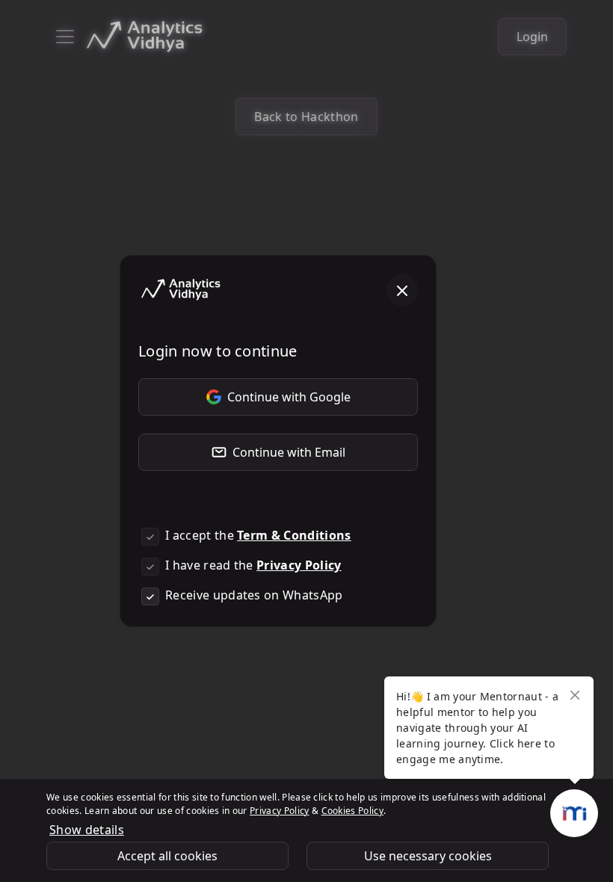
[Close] (402, 290)
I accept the (258, 535)
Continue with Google (289, 397)
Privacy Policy (298, 565)
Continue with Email (288, 452)
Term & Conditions (294, 535)
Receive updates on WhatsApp (254, 595)
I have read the (253, 565)
